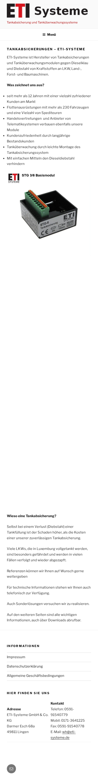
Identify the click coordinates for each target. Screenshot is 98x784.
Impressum (16, 657)
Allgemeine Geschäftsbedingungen (35, 676)
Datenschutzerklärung (25, 666)
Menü (51, 34)
